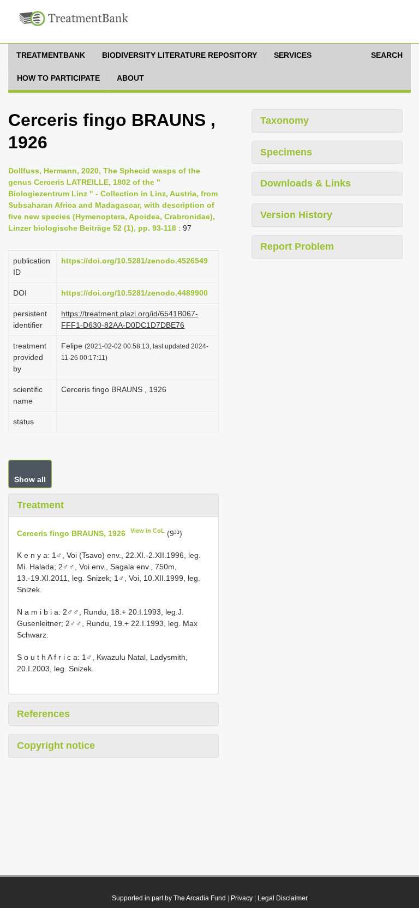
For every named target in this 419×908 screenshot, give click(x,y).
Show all (30, 479)
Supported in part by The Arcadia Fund (169, 898)
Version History (296, 214)
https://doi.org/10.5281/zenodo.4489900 (134, 292)
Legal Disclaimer (283, 898)
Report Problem (297, 246)
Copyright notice (56, 745)
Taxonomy (284, 120)
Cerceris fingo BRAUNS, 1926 (71, 532)
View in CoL (147, 530)
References (43, 713)
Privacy (242, 898)
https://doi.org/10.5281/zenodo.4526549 (134, 260)
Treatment (40, 505)
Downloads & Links (305, 183)
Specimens (286, 152)
